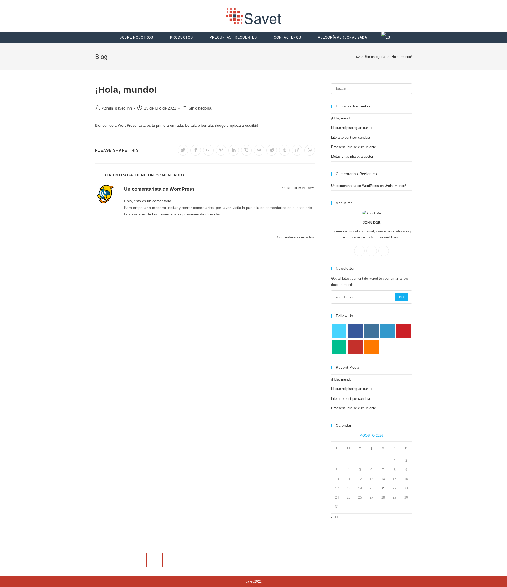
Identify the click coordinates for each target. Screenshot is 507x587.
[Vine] (339, 347)
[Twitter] (383, 251)
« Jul (335, 517)
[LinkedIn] (387, 331)
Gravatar (212, 214)
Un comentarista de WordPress (159, 189)
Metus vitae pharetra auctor (352, 156)
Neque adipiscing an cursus (352, 128)
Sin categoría (200, 108)
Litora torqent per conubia (350, 137)
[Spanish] (385, 37)
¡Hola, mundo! (342, 118)
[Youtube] (355, 347)
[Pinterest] (403, 331)
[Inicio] (358, 57)
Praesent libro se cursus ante (353, 147)
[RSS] (371, 347)
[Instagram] (371, 251)
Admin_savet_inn (117, 108)
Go (401, 297)
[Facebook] (359, 251)
